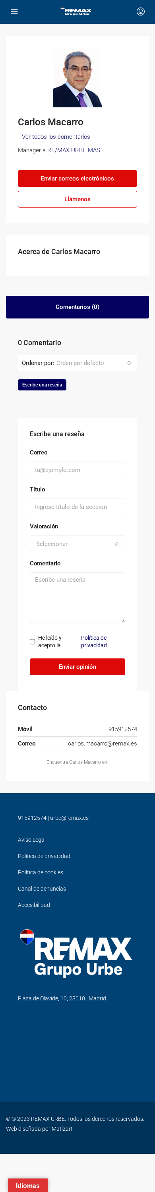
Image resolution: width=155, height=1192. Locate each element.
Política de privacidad (94, 642)
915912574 (32, 818)
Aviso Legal (32, 840)
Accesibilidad (34, 905)
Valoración (44, 526)
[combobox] (93, 363)
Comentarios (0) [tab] (77, 307)
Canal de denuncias (42, 888)
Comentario (45, 563)
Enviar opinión (77, 666)
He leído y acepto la (72, 642)
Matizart (62, 1129)
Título (37, 489)
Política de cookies (40, 872)
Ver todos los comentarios (56, 136)
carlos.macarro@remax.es (102, 743)
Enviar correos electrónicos (77, 178)
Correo (38, 452)
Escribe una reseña (42, 385)
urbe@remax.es (69, 818)
